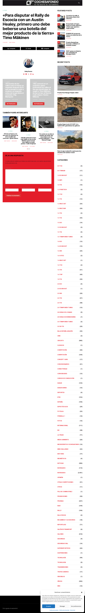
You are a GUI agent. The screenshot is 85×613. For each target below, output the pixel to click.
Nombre (7, 187)
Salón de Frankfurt (64, 529)
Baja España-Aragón (65, 331)
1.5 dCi (59, 222)
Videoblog (61, 576)
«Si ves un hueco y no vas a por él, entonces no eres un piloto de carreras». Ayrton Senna (10, 136)
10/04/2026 (68, 30)
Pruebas (60, 501)
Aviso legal (72, 610)
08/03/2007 (7, 99)
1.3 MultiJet (61, 203)
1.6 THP (59, 274)
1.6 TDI (59, 270)
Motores (60, 454)
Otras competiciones (65, 482)
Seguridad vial (62, 543)
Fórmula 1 (61, 416)
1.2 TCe (59, 194)
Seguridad (61, 539)
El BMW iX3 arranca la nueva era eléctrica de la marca (74, 35)
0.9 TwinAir (61, 170)
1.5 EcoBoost (62, 227)
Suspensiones (62, 553)
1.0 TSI (59, 185)
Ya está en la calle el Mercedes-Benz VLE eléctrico (72, 17)
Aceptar (48, 606)
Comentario (8, 168)
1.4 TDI (59, 213)
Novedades (61, 468)
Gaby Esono (12, 42)
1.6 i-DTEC (60, 255)
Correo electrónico (27, 187)
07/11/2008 (32, 146)
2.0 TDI (59, 298)
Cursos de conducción (65, 378)
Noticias (60, 463)
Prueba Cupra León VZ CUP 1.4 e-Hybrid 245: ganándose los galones (68, 125)
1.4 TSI (59, 218)
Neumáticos (61, 458)
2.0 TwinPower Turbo (65, 307)
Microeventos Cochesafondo (68, 444)
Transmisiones (62, 567)
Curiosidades (62, 373)
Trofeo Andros (63, 572)
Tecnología (61, 557)
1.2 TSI (59, 199)
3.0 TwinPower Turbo (65, 321)
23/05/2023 (68, 56)
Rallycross (61, 515)
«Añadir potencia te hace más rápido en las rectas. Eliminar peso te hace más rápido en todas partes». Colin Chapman (28, 140)
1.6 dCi (59, 241)
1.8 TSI (59, 279)
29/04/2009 (14, 140)
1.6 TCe (59, 265)
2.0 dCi (59, 284)
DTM (58, 397)
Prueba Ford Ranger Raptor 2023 (67, 92)
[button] (82, 592)
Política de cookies (54, 610)
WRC (58, 586)
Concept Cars (62, 359)
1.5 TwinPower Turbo (65, 237)
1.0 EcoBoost (62, 175)
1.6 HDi (59, 251)
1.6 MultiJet (61, 260)
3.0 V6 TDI (60, 326)
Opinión (60, 477)
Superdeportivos (63, 548)
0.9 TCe (59, 166)
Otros (59, 487)
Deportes (60, 392)
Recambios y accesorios (66, 520)
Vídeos (59, 581)
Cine (58, 336)
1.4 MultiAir (61, 208)
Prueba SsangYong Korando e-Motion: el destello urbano (73, 43)
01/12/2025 (68, 38)
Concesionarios (63, 364)
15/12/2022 (59, 94)
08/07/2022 (60, 154)
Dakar (59, 383)
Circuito (60, 340)
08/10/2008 (50, 142)
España (60, 402)
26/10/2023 (68, 47)
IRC (58, 430)
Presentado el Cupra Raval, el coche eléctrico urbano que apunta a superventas (73, 26)
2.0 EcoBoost (62, 288)
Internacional (62, 425)
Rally (59, 510)
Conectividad (62, 369)
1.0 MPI (59, 180)
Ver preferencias (76, 606)
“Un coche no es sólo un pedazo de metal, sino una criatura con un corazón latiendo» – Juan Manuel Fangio (46, 137)
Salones (60, 534)
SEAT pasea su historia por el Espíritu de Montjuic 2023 (73, 52)
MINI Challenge (62, 449)
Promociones (62, 496)
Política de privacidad (64, 610)
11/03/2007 (5, 42)
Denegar (62, 606)
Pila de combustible (64, 491)
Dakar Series (62, 388)
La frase (5, 10)
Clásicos (60, 345)
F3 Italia (60, 411)
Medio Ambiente (63, 439)
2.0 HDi (59, 293)
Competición (62, 350)
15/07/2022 (59, 127)
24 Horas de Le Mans (64, 312)
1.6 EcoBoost (62, 246)
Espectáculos (62, 406)
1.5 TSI (59, 232)
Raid (59, 506)
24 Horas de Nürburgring (66, 317)
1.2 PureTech (62, 189)
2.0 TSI (59, 303)
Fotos (59, 421)
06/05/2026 (68, 20)
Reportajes (61, 524)
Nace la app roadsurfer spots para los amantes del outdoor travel (69, 151)
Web (39, 187)
